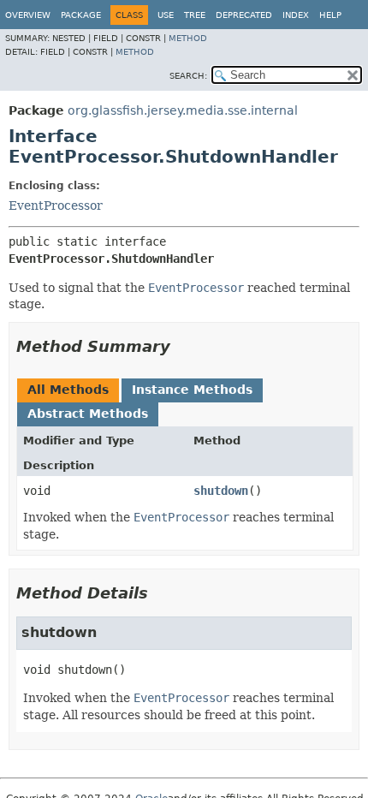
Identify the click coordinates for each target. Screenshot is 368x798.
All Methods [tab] (68, 389)
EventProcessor (56, 205)
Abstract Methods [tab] (87, 413)
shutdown (220, 490)
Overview (27, 15)
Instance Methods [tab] (192, 389)
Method (188, 38)
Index (295, 15)
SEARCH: (188, 75)
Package (81, 15)
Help (330, 15)
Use (165, 15)
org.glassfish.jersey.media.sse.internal (183, 110)
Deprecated (244, 15)
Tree (194, 15)
